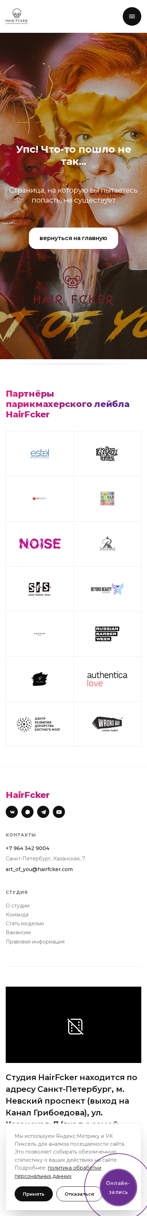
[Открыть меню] (132, 16)
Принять (34, 1194)
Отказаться (79, 1194)
